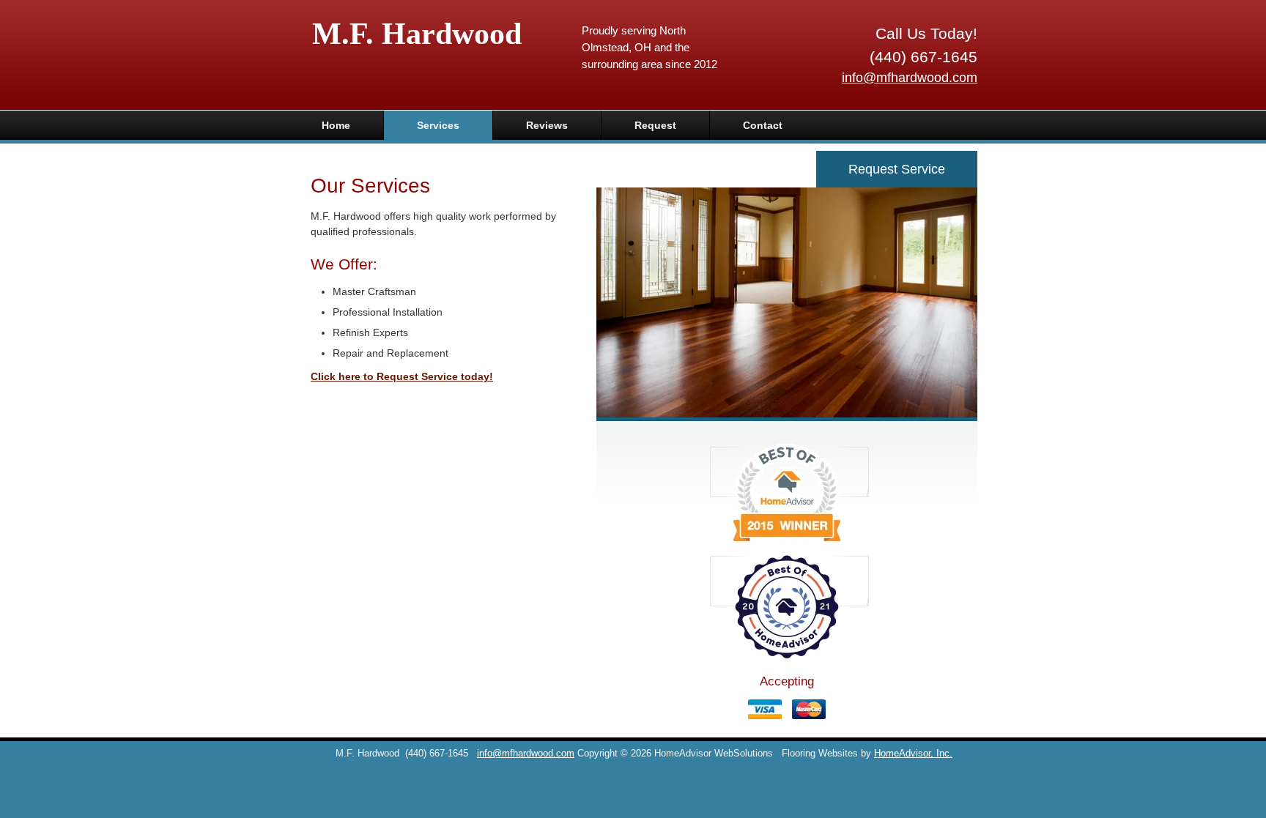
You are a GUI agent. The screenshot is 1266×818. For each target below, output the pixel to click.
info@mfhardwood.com (909, 77)
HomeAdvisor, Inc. (913, 753)
